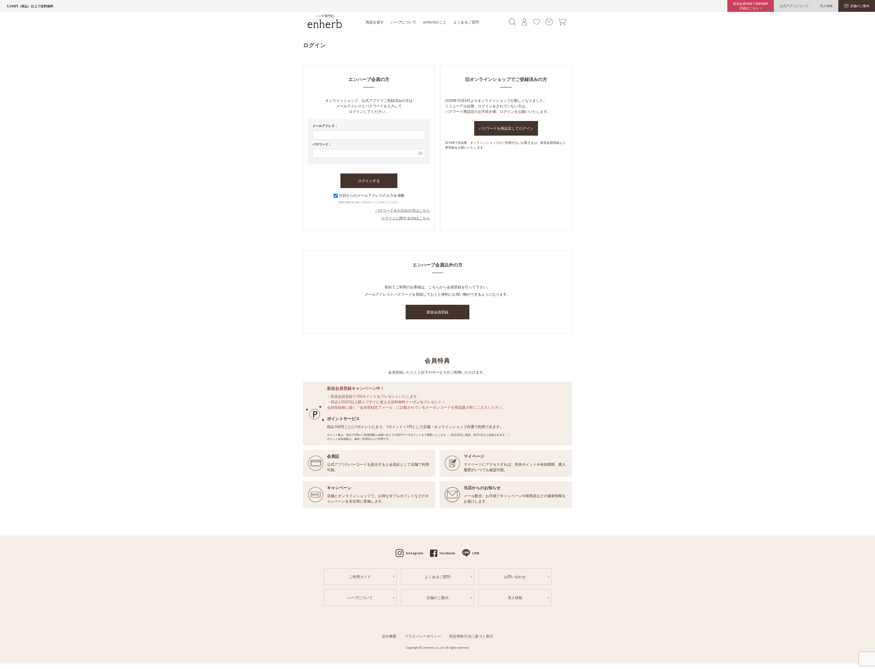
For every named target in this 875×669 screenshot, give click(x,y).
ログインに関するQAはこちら (405, 218)
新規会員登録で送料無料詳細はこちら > (750, 5)
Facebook (447, 553)
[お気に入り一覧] (536, 23)
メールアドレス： (325, 126)
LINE (475, 553)
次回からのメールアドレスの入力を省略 (371, 195)
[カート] (562, 23)
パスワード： (322, 144)
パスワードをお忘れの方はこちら (402, 210)
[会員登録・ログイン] (524, 23)
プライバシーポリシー (423, 636)
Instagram (414, 553)
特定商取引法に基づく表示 (471, 636)
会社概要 (389, 636)
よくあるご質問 (466, 22)
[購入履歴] (549, 23)
